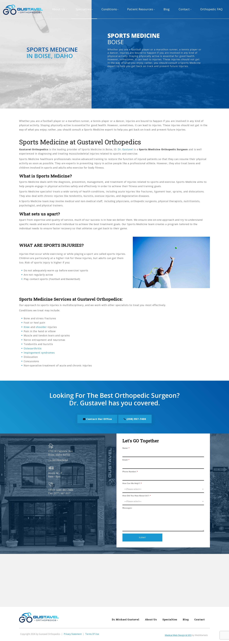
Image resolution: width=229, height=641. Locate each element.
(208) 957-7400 (136, 419)
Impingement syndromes (39, 352)
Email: (125, 460)
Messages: (127, 508)
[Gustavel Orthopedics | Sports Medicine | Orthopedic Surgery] (23, 9)
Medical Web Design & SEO (178, 635)
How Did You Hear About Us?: (135, 496)
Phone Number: (129, 471)
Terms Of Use (92, 634)
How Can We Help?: (131, 483)
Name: (125, 448)
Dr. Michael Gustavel (125, 619)
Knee (27, 327)
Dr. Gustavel (125, 149)
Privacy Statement (73, 634)
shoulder (41, 327)
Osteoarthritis (33, 348)
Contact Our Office (98, 419)
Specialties (169, 619)
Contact (199, 619)
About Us (151, 619)
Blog (186, 619)
